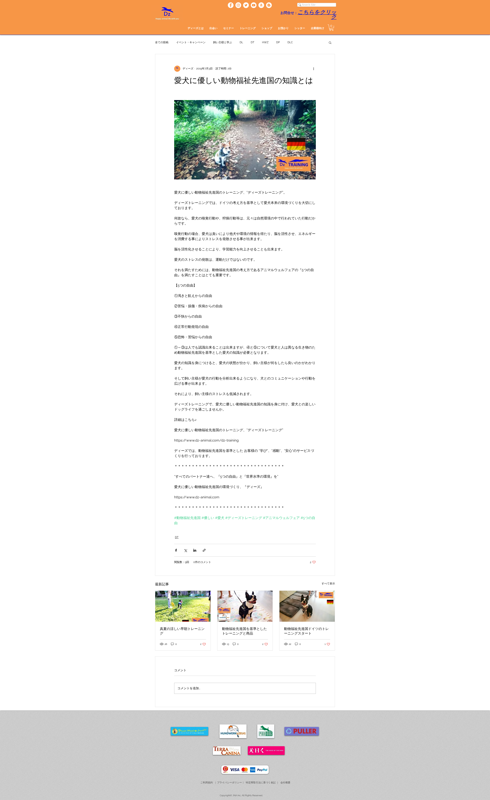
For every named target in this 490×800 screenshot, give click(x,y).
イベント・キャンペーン (191, 42)
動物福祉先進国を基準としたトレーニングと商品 (244, 631)
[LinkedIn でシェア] (195, 550)
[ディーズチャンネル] (253, 5)
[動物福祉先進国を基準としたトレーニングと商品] (245, 606)
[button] (213, 28)
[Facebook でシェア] (176, 550)
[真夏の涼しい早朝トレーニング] (183, 606)
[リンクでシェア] (204, 550)
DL (241, 42)
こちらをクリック (317, 14)
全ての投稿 (161, 42)
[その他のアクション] (313, 68)
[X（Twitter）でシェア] (185, 550)
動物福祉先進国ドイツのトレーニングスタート (306, 631)
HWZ (265, 42)
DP (278, 42)
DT (252, 42)
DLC (290, 42)
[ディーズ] (231, 5)
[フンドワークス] (261, 5)
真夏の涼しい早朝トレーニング (182, 631)
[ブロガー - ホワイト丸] (269, 5)
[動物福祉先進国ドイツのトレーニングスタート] (307, 606)
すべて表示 (328, 583)
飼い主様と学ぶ (222, 42)
